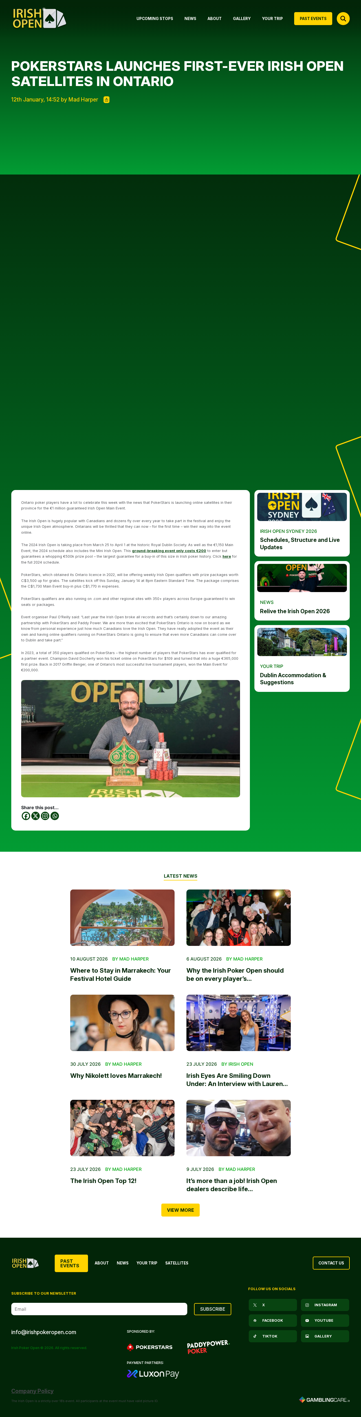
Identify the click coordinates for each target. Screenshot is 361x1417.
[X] (35, 816)
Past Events (69, 1263)
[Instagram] (45, 816)
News (123, 1263)
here (227, 556)
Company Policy (32, 1391)
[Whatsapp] (54, 816)
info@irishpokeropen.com (43, 1332)
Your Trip (147, 1263)
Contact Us (331, 1263)
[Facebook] (26, 816)
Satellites (176, 1263)
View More (180, 1210)
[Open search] (343, 18)
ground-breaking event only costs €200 (169, 551)
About (102, 1263)
